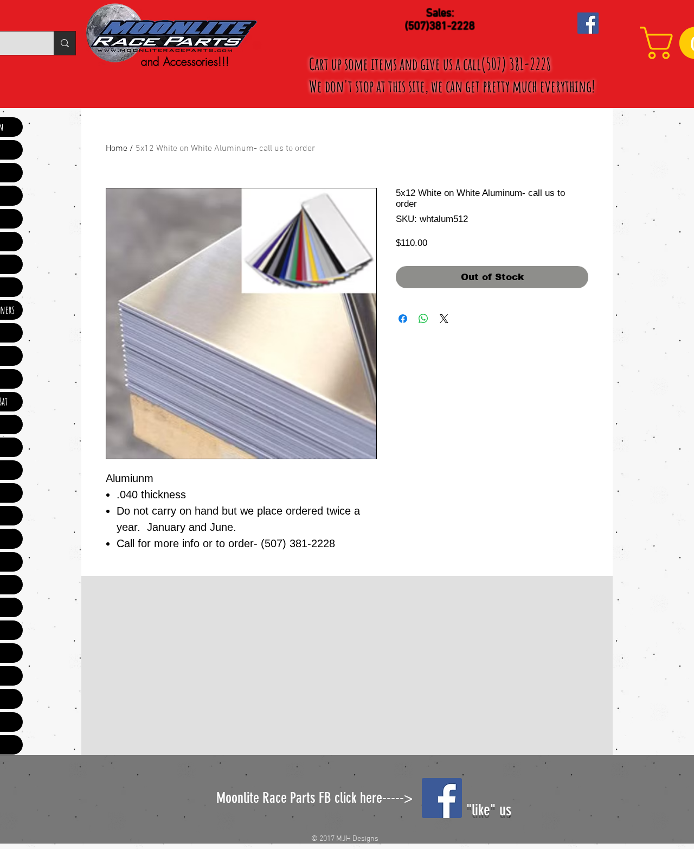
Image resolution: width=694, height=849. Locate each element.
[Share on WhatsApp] (423, 318)
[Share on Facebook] (402, 318)
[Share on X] (444, 318)
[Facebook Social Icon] (588, 23)
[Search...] (64, 43)
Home (116, 148)
